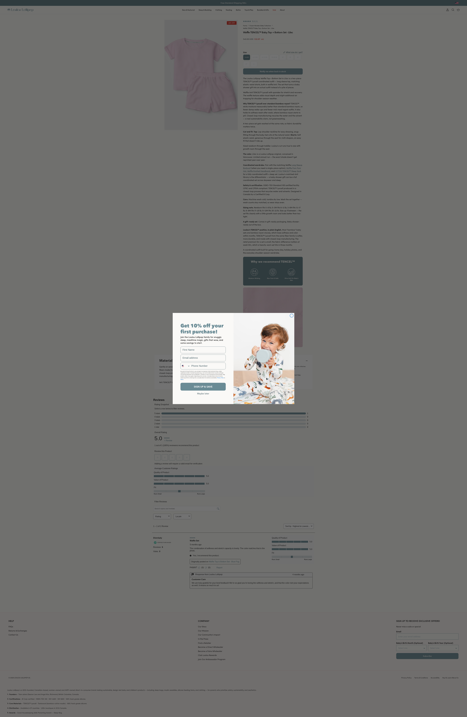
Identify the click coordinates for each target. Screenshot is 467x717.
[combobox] (185, 366)
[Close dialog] (291, 315)
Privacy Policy (220, 377)
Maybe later (203, 393)
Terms (181, 379)
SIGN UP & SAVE (203, 386)
